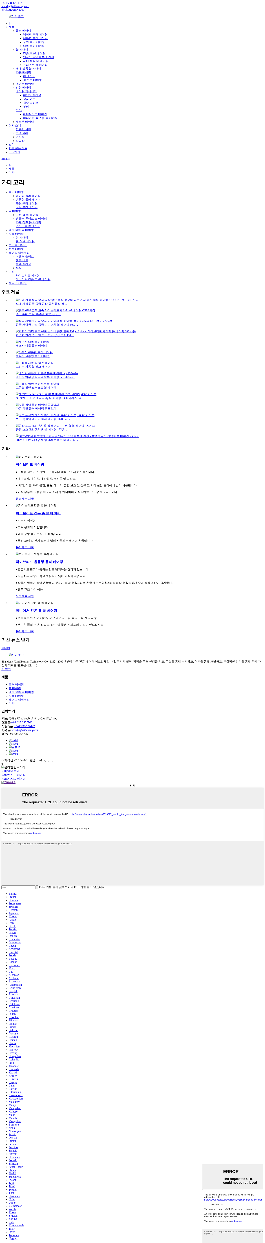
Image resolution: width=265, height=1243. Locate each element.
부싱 (26, 106)
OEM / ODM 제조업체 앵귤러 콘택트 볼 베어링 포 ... (49, 440)
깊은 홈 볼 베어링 (34, 53)
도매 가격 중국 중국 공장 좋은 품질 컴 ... (41, 303)
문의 (19, 498)
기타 (19, 110)
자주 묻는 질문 (18, 148)
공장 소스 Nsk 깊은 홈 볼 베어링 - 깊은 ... (42, 429)
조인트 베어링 (25, 83)
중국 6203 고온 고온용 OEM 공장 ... (38, 314)
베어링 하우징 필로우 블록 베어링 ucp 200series (45, 377)
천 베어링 (29, 76)
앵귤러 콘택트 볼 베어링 (38, 57)
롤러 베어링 (23, 30)
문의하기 (14, 152)
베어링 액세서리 (26, 91)
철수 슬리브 (30, 102)
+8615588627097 (11, 3)
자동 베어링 (23, 72)
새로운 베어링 (25, 121)
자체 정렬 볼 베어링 (35, 61)
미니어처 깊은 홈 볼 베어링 (40, 117)
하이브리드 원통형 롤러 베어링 (39, 562)
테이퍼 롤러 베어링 (35, 34)
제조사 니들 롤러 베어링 (31, 345)
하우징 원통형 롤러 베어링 (33, 356)
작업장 (20, 140)
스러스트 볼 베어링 (35, 64)
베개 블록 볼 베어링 (28, 68)
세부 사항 (28, 498)
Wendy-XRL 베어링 (13, 774)
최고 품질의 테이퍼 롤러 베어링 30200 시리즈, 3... (47, 419)
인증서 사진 (23, 129)
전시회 (20, 136)
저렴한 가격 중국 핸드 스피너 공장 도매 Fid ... (45, 335)
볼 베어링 (22, 49)
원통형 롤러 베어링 (35, 38)
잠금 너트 (29, 98)
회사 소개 (15, 125)
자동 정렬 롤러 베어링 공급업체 (36, 408)
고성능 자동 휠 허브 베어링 (33, 366)
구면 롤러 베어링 (34, 42)
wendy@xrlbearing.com (15, 6)
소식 (11, 144)
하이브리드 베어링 (35, 114)
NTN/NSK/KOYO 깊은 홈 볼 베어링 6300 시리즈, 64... (49, 398)
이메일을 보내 (10, 771)
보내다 (5, 648)
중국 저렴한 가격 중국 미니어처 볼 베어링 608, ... (47, 324)
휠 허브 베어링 (32, 80)
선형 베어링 (23, 87)
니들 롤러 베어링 (34, 45)
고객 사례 (22, 133)
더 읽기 (6, 669)
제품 (11, 26)
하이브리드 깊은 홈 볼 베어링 (38, 513)
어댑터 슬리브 (32, 95)
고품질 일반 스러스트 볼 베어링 (36, 387)
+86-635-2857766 (21, 722)
